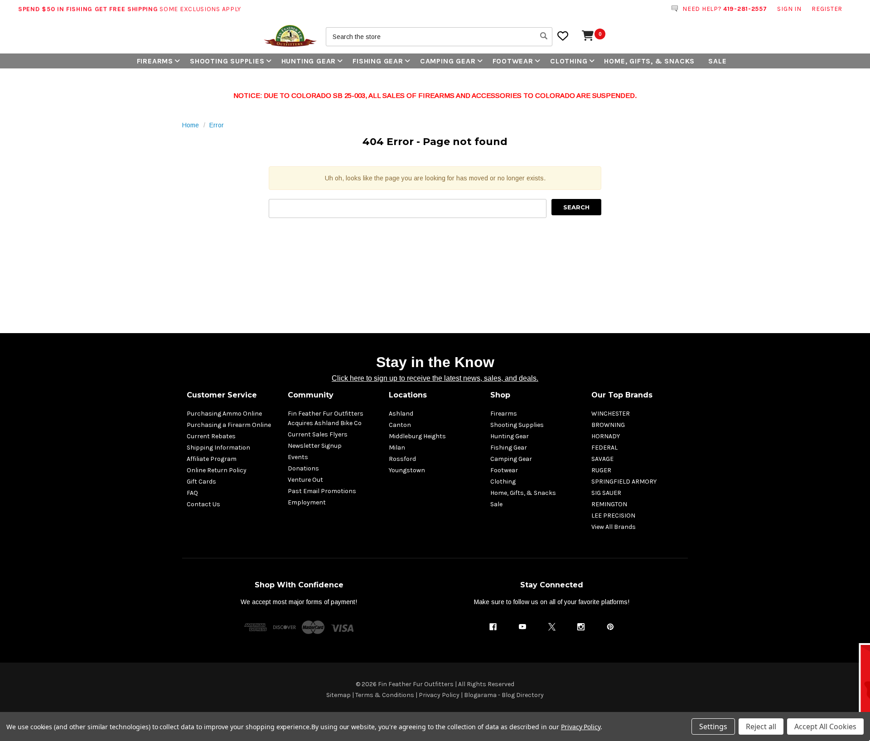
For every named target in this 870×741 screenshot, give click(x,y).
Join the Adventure (526, 434)
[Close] (607, 304)
